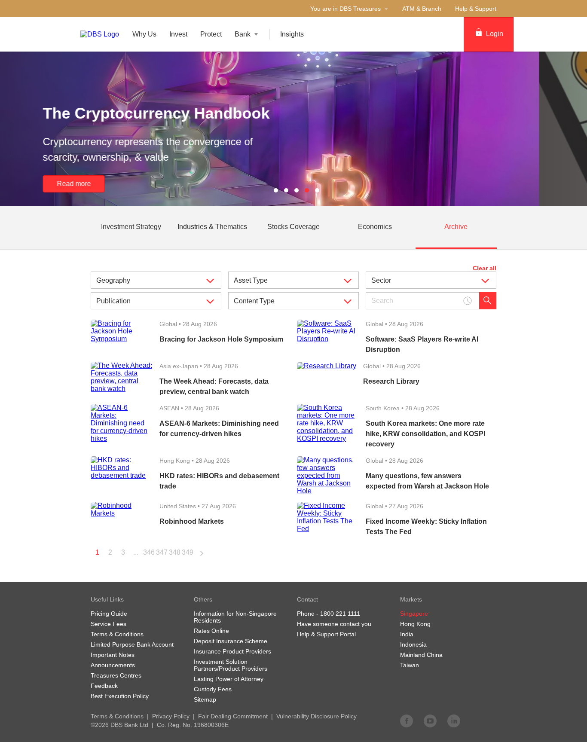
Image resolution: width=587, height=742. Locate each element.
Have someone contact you (334, 623)
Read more (122, 183)
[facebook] (406, 720)
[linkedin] (453, 720)
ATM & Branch (421, 8)
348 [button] (174, 552)
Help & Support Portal (326, 634)
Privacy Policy (171, 716)
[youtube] (430, 720)
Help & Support (475, 8)
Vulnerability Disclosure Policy (316, 716)
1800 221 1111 (340, 613)
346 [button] (149, 552)
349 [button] (187, 552)
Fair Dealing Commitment (233, 716)
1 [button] (97, 552)
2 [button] (110, 552)
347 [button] (162, 552)
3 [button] (123, 552)
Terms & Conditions (117, 716)
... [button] (135, 552)
